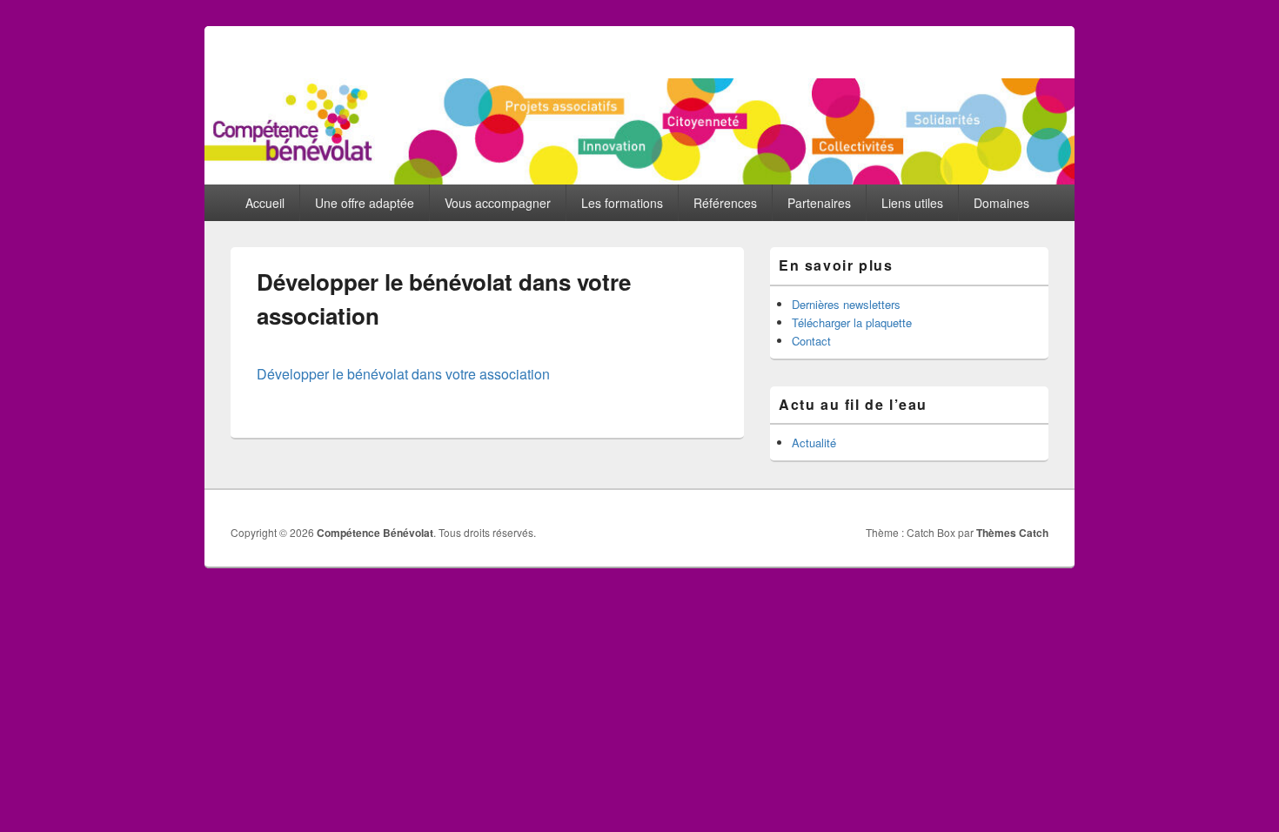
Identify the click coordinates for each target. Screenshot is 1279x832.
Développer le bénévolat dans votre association (403, 374)
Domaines (1001, 202)
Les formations (622, 202)
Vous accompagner (498, 202)
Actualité (814, 442)
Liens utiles (912, 202)
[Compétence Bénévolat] (639, 179)
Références (725, 202)
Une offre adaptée (364, 202)
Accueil (265, 202)
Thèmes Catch (1012, 532)
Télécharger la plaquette (852, 322)
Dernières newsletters (846, 304)
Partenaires (819, 202)
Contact (811, 340)
